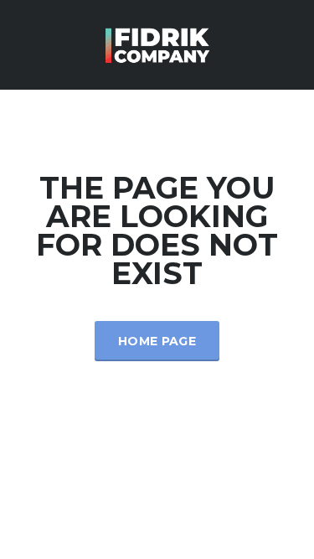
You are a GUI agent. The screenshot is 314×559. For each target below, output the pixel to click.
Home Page (157, 341)
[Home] (157, 43)
